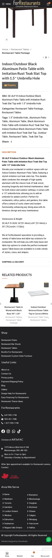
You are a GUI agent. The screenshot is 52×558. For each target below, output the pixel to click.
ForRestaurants (20, 535)
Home (5, 49)
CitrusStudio (23, 541)
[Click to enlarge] (6, 39)
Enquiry (11, 85)
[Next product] (48, 57)
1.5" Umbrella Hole (18, 117)
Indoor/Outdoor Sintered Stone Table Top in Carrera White (38, 310)
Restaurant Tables (20, 49)
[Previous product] (43, 57)
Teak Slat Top (36, 136)
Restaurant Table (18, 136)
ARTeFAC (17, 439)
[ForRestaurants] (27, 3)
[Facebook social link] (11, 142)
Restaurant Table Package (16, 53)
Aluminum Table (17, 121)
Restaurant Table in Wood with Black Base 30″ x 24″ (14, 310)
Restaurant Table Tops (38, 317)
